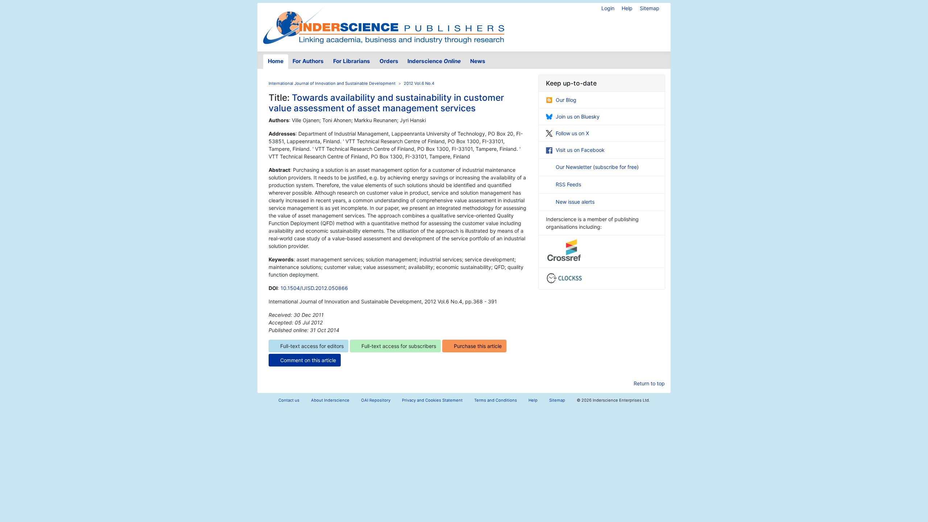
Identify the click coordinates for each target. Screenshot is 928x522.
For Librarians (351, 61)
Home (275, 61)
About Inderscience (330, 400)
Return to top (649, 383)
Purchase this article (478, 346)
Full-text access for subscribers (398, 346)
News (477, 61)
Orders (389, 61)
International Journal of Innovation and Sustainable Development (332, 83)
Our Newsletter (574, 167)
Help (627, 8)
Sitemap (649, 8)
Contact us (288, 400)
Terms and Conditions (495, 400)
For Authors (308, 61)
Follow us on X (572, 133)
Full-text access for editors (312, 346)
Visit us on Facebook (580, 150)
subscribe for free (616, 167)
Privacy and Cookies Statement (432, 400)
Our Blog (566, 100)
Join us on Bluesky (578, 116)
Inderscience (434, 61)
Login (607, 8)
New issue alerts (575, 202)
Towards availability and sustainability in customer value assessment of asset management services (386, 102)
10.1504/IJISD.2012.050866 (314, 288)
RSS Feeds (568, 184)
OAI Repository (375, 400)
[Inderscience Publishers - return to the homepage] (383, 24)
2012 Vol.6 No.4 (419, 83)
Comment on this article (308, 360)
